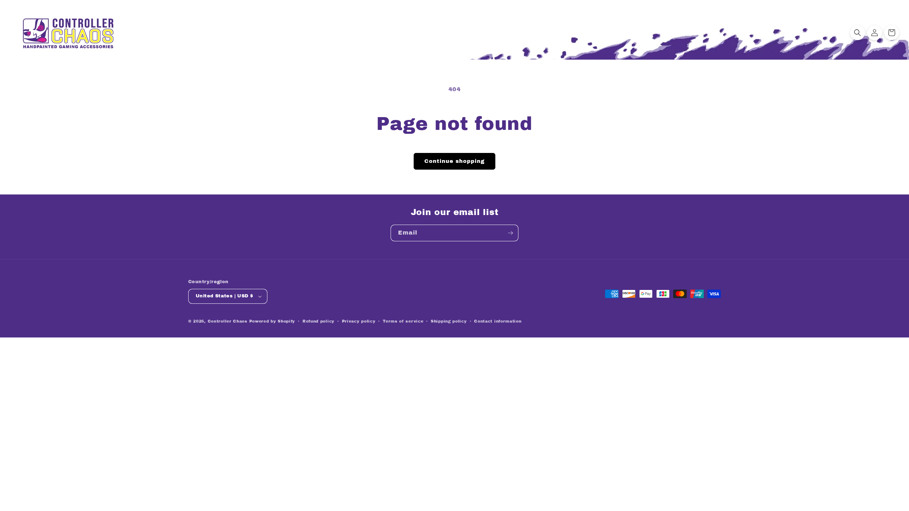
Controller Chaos (227, 321)
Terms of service (403, 321)
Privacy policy (359, 321)
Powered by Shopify (272, 321)
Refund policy (318, 321)
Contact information (497, 321)
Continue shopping (454, 161)
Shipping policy (449, 321)
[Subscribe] (510, 233)
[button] (857, 32)
